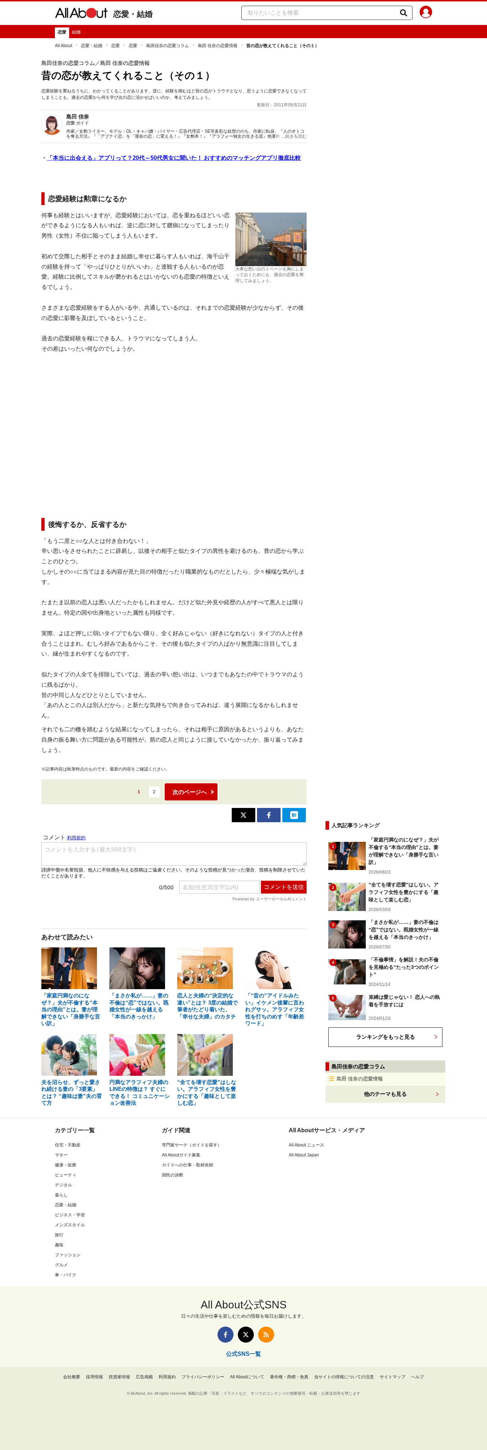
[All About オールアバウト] (81, 14)
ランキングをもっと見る (385, 1037)
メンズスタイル (70, 1224)
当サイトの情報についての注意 (344, 1376)
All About (63, 45)
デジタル (63, 1184)
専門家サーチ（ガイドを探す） (192, 1145)
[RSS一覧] (266, 1335)
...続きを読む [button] (294, 136)
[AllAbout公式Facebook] (225, 1335)
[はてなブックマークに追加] (294, 815)
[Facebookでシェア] (269, 815)
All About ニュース (306, 1145)
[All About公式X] (246, 1335)
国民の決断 (172, 1174)
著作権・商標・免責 (289, 1376)
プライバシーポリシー (202, 1376)
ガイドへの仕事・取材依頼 (187, 1164)
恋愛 (62, 32)
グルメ (61, 1264)
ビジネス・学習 (70, 1214)
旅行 (59, 1234)
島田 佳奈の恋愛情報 (217, 45)
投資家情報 (119, 1376)
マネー (61, 1155)
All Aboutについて (247, 1376)
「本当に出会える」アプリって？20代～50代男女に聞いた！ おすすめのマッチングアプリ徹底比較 (174, 158)
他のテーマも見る (385, 1094)
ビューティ (65, 1174)
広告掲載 (144, 1376)
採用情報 (94, 1376)
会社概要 (71, 1376)
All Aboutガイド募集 (181, 1155)
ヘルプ (417, 1376)
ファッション (68, 1254)
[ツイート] (243, 815)
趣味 (59, 1244)
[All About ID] (426, 13)
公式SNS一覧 (243, 1354)
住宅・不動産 (68, 1145)
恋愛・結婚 (133, 14)
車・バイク (65, 1274)
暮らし (61, 1194)
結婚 (76, 32)
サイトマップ (392, 1376)
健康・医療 (65, 1164)
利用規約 (167, 1376)
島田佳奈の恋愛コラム (167, 45)
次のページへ (190, 792)
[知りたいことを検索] (403, 13)
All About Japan (304, 1155)
